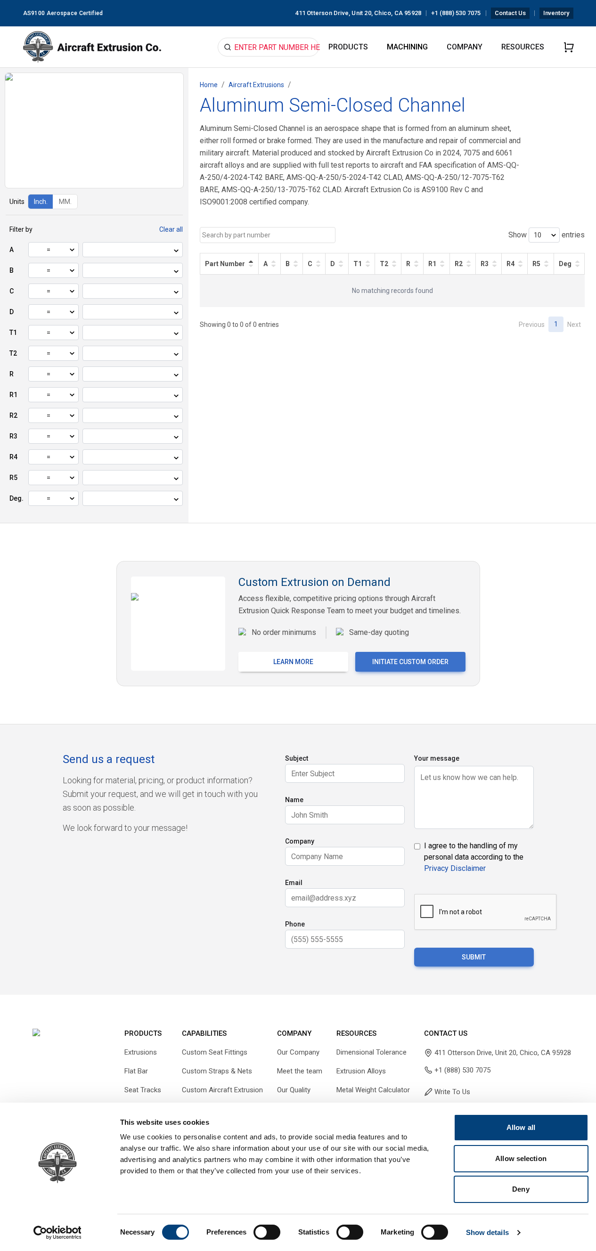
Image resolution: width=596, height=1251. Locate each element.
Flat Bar (136, 1071)
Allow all (520, 1127)
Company (464, 46)
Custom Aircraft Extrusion (222, 1090)
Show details (487, 1232)
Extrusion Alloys (361, 1071)
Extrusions (140, 1052)
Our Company (298, 1052)
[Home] (92, 47)
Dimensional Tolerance (371, 1052)
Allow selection (521, 1158)
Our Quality (293, 1090)
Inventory (556, 12)
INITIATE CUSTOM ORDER (410, 662)
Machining (407, 46)
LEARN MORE (293, 662)
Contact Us (510, 12)
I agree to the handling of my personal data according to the (473, 857)
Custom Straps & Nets (217, 1071)
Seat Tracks (142, 1090)
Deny (520, 1189)
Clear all (171, 229)
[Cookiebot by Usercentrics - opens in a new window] (57, 1233)
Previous (532, 324)
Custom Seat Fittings (214, 1052)
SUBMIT (474, 957)
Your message (436, 758)
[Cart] (568, 47)
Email (293, 882)
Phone (295, 924)
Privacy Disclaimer (455, 868)
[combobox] (89, 250)
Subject (296, 758)
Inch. (41, 201)
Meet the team (299, 1071)
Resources (522, 46)
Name (294, 800)
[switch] (266, 1232)
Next (574, 324)
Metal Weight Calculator (373, 1090)
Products (348, 46)
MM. (65, 201)
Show (517, 234)
